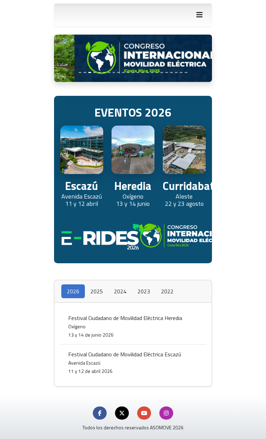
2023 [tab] (144, 291)
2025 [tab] (96, 291)
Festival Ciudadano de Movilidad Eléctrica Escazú (124, 362)
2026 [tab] (73, 291)
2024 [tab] (120, 291)
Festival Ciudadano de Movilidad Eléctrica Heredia (125, 326)
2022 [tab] (167, 291)
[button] (100, 413)
